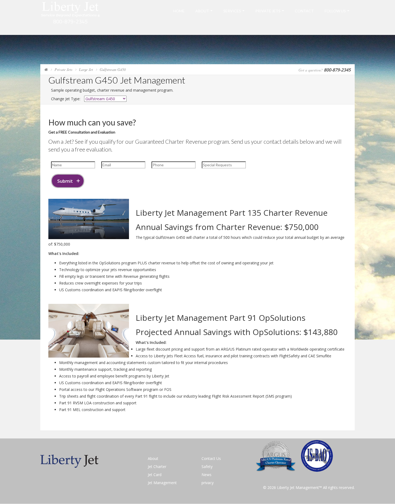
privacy (208, 482)
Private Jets (268, 11)
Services (232, 11)
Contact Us (211, 458)
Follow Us (335, 11)
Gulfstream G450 (113, 69)
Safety (207, 466)
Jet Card (154, 474)
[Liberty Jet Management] (70, 17)
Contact (304, 11)
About (202, 11)
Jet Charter (157, 466)
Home (179, 11)
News (206, 474)
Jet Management (162, 482)
